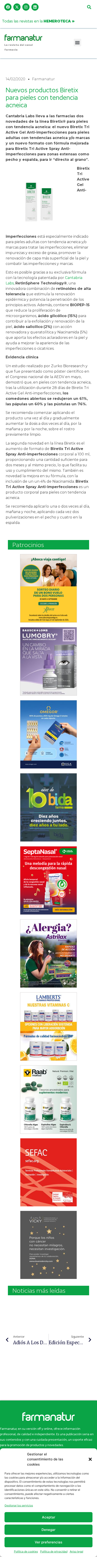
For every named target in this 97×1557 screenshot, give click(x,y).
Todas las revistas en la (38, 21)
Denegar (48, 1530)
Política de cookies (26, 1551)
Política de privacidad (53, 1551)
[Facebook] (8, 7)
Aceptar (48, 1517)
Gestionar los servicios (19, 1505)
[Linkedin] (35, 7)
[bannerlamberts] (48, 588)
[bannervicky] (48, 1245)
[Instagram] (26, 7)
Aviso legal (76, 1551)
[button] (90, 1459)
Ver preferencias (48, 1542)
